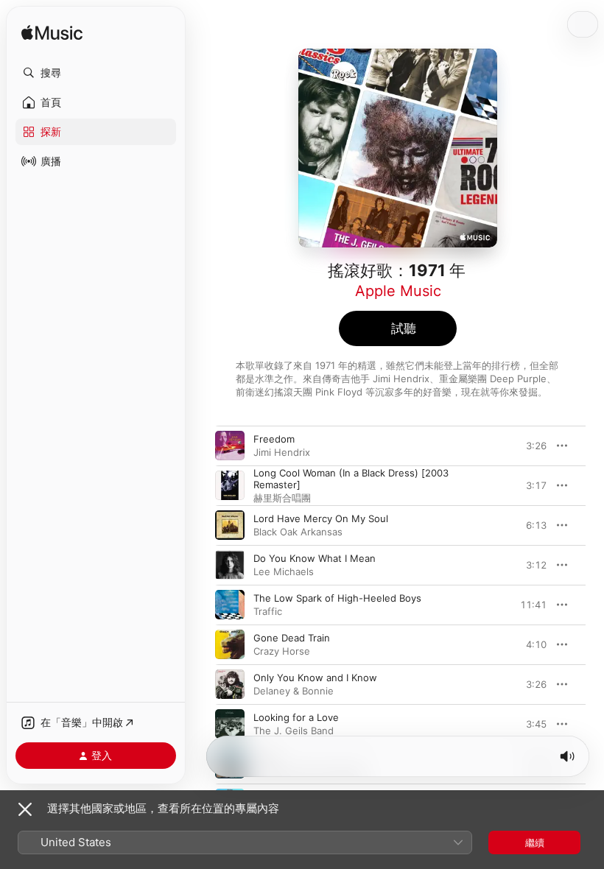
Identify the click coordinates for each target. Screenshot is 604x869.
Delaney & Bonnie (293, 691)
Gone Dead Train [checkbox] (291, 638)
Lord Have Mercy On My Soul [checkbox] (320, 518)
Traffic (267, 611)
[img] (51, 33)
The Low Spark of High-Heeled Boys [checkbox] (337, 598)
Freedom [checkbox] (274, 439)
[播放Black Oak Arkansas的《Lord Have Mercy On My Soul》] (230, 525)
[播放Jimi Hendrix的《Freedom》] (230, 445)
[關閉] (25, 809)
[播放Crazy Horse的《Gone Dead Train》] (230, 644)
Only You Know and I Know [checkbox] (315, 677)
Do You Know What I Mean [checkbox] (314, 558)
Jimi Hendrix (281, 452)
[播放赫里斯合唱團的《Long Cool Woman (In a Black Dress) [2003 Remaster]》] (230, 485)
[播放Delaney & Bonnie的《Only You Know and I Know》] (230, 684)
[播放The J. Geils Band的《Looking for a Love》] (230, 724)
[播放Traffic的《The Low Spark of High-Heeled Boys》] (230, 604)
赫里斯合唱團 (282, 498)
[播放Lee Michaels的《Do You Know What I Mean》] (230, 565)
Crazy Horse (281, 651)
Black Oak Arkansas (298, 532)
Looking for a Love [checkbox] (296, 717)
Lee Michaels (283, 571)
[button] (95, 72)
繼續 (534, 842)
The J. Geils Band (293, 730)
